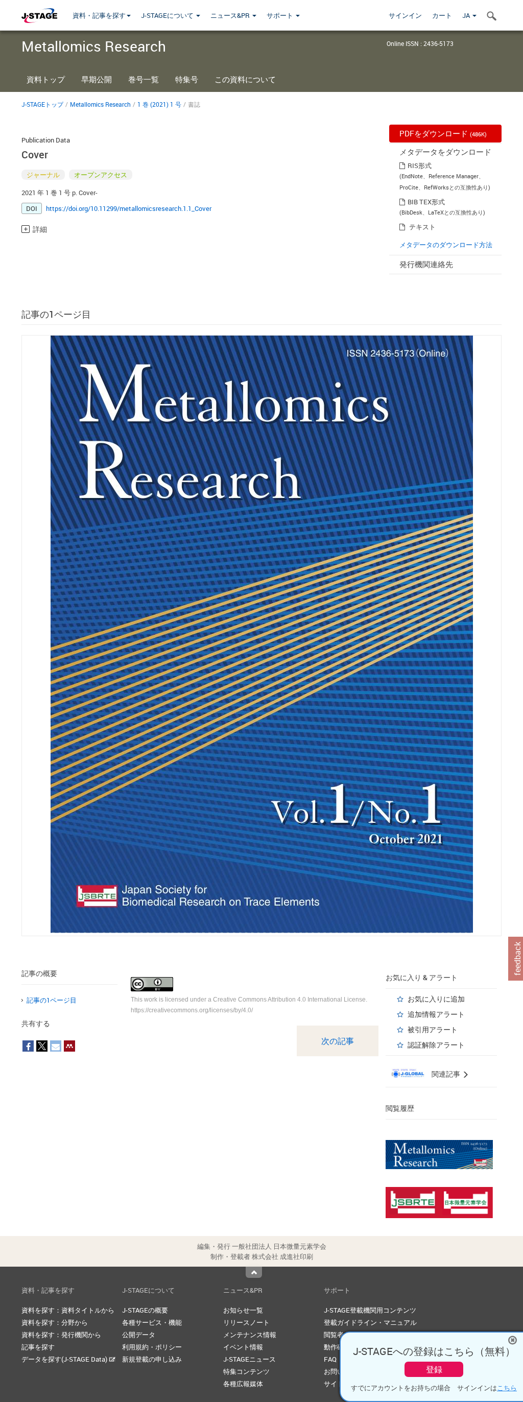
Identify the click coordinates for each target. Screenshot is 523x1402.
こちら (507, 1387)
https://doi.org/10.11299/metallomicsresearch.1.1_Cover (128, 208)
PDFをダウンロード (443, 133)
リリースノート (246, 1322)
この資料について (245, 79)
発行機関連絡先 (426, 264)
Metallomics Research (100, 104)
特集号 (186, 79)
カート (442, 15)
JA (466, 15)
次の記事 (337, 1041)
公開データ (138, 1334)
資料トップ (46, 79)
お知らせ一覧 (243, 1310)
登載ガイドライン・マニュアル (370, 1322)
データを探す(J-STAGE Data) (65, 1359)
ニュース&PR (230, 15)
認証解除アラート (436, 1045)
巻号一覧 (143, 79)
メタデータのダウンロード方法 (445, 244)
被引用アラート (433, 1029)
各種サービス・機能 (152, 1322)
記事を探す (38, 1346)
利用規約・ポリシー (152, 1346)
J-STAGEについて (168, 15)
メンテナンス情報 (249, 1334)
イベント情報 (243, 1346)
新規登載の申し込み (152, 1359)
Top (254, 1272)
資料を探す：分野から (54, 1322)
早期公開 (96, 79)
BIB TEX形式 (426, 201)
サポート (281, 15)
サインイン (405, 15)
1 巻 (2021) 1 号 (159, 104)
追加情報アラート (436, 1014)
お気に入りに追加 (436, 999)
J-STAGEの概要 (145, 1310)
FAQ (330, 1359)
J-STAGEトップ (42, 104)
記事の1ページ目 (52, 1000)
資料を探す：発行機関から (61, 1334)
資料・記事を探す (99, 15)
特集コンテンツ (246, 1371)
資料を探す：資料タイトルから (67, 1310)
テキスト (422, 226)
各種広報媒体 (243, 1383)
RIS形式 (420, 165)
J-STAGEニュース (249, 1359)
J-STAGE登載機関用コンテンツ (370, 1310)
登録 (434, 1369)
